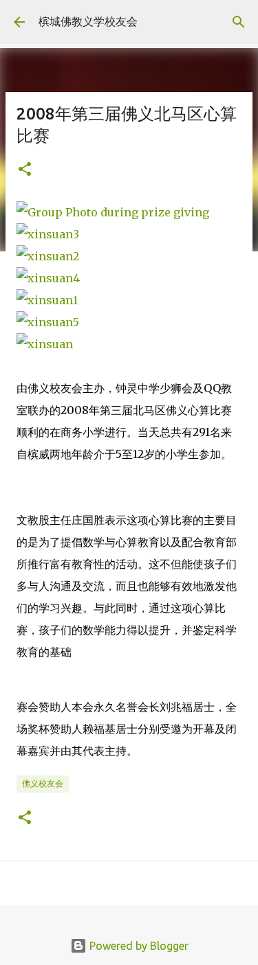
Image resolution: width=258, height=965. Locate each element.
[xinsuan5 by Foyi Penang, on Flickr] (48, 322)
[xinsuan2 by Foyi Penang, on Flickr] (48, 256)
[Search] (238, 21)
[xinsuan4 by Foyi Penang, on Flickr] (48, 278)
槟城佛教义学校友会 (88, 21)
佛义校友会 (42, 783)
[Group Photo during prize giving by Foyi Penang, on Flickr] (113, 212)
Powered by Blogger (138, 946)
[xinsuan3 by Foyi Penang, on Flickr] (48, 234)
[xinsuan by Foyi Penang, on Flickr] (45, 344)
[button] (25, 170)
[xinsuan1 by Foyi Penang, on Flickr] (47, 300)
